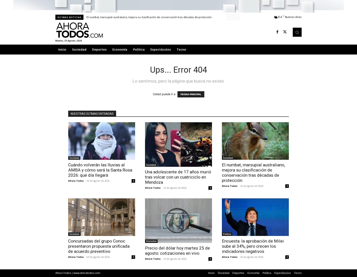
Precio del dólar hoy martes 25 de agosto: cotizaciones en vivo (177, 251)
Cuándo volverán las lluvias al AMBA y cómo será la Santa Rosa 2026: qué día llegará (100, 170)
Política (227, 234)
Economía (151, 241)
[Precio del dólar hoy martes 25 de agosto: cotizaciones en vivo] (178, 220)
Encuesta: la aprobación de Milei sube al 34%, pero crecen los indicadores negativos (253, 246)
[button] (297, 32)
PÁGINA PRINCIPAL (191, 94)
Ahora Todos (76, 180)
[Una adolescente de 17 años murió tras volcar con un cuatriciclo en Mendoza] (178, 144)
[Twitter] (285, 32)
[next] (236, 17)
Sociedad (74, 157)
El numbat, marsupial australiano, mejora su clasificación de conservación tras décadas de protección (149, 17)
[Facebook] (277, 32)
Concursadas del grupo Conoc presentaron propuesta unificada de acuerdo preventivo (99, 246)
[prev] (229, 17)
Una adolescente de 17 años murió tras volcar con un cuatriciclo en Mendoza (178, 177)
